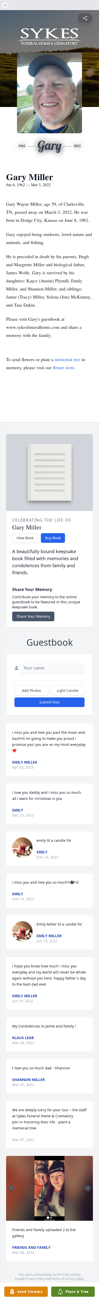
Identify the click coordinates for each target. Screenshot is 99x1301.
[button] (49, 1188)
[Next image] (88, 1188)
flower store (63, 367)
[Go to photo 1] (48, 1217)
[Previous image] (11, 1188)
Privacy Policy (35, 1279)
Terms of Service (63, 1279)
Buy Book (53, 537)
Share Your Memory (33, 616)
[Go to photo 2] (51, 1218)
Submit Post (49, 702)
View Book (25, 537)
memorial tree (67, 359)
